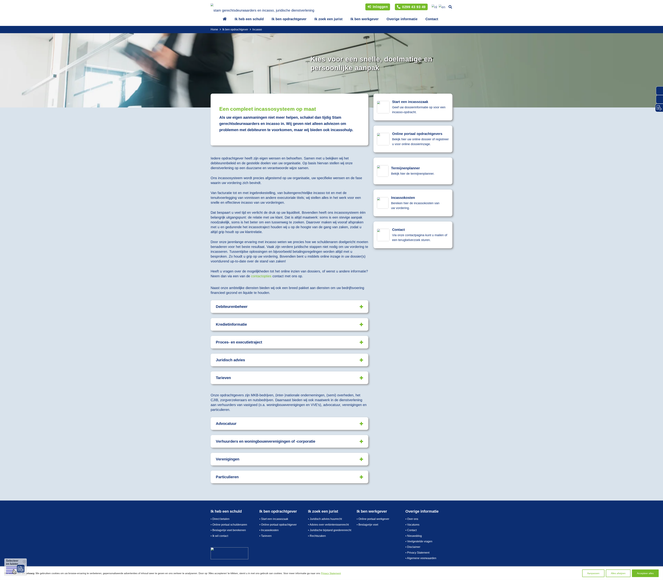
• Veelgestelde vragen (418, 541)
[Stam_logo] (262, 8)
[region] (331, 573)
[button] (450, 7)
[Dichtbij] (659, 569)
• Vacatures (412, 524)
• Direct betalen (220, 518)
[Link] (412, 171)
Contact (431, 19)
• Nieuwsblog (413, 535)
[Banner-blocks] (412, 107)
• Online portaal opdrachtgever (278, 524)
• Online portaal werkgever (373, 518)
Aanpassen (593, 573)
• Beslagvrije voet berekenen (228, 530)
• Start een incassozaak (273, 518)
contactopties (261, 276)
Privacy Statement (331, 573)
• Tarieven (265, 535)
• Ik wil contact (219, 535)
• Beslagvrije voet (367, 524)
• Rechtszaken (317, 535)
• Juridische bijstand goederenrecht (329, 530)
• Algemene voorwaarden (420, 558)
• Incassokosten (269, 530)
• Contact (411, 530)
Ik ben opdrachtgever (289, 19)
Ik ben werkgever (364, 19)
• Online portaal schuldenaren (229, 524)
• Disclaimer (412, 546)
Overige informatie (402, 19)
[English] (441, 7)
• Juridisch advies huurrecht (325, 518)
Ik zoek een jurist (328, 19)
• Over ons (411, 518)
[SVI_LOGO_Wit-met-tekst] (234, 553)
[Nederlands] (433, 7)
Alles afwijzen (618, 573)
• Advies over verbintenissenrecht (328, 524)
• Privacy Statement (417, 552)
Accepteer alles (645, 573)
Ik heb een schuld (249, 19)
